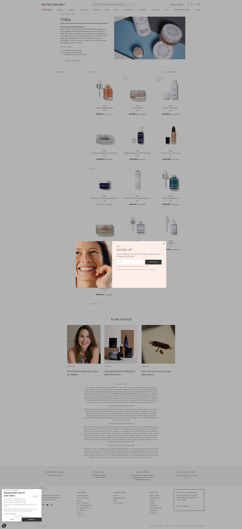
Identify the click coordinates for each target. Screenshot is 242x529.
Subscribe (153, 262)
